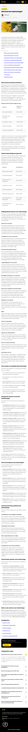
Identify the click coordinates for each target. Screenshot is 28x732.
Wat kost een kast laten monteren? (11, 53)
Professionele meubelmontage (9, 625)
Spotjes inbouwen (6, 630)
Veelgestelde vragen (8, 77)
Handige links (7, 74)
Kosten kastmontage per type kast (11, 55)
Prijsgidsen (5, 6)
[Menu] (25, 2)
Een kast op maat (6, 622)
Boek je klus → (7, 645)
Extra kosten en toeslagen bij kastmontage (13, 60)
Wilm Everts (6, 15)
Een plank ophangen (7, 633)
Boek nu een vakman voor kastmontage (12, 72)
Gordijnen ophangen (7, 628)
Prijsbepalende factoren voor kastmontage (13, 57)
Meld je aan (4, 718)
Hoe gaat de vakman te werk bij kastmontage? (14, 62)
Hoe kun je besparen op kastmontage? (12, 65)
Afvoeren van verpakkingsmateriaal (10, 636)
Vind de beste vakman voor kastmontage (12, 69)
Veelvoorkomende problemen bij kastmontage (13, 67)
